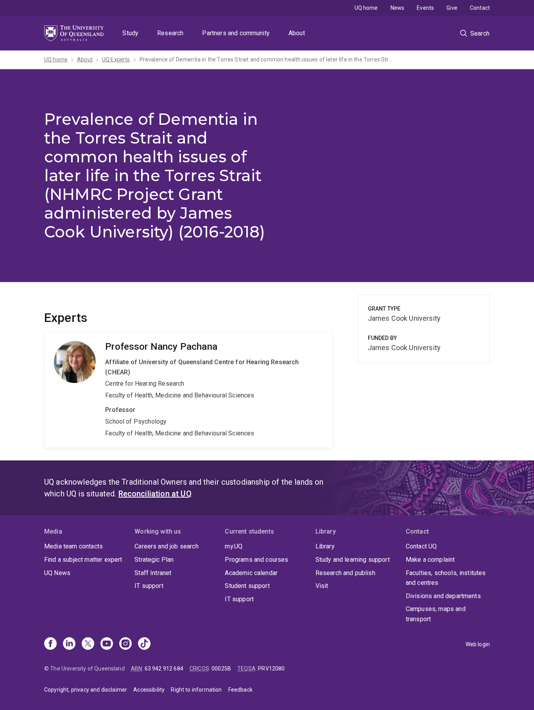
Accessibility (149, 690)
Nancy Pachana (189, 390)
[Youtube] (106, 644)
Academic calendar (251, 573)
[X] (88, 644)
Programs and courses (256, 559)
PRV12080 (271, 668)
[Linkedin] (69, 644)
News (398, 8)
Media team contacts (73, 546)
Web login (478, 644)
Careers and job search (166, 546)
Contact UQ (421, 546)
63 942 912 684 (164, 668)
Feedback (240, 690)
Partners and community (236, 33)
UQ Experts (116, 59)
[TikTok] (144, 644)
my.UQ (233, 546)
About (297, 33)
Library (325, 546)
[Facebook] (50, 644)
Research (170, 33)
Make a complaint (430, 559)
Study (130, 33)
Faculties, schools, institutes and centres (446, 578)
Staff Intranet (152, 573)
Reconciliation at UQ (155, 493)
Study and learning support (352, 559)
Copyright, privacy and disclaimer (85, 690)
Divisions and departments (443, 596)
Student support (247, 586)
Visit (321, 586)
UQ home (366, 8)
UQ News (57, 573)
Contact (480, 8)
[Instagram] (125, 644)
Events (425, 8)
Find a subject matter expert (83, 559)
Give (451, 8)
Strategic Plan (154, 559)
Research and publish (345, 573)
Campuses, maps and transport (436, 614)
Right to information (196, 690)
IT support (148, 586)
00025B (221, 668)
